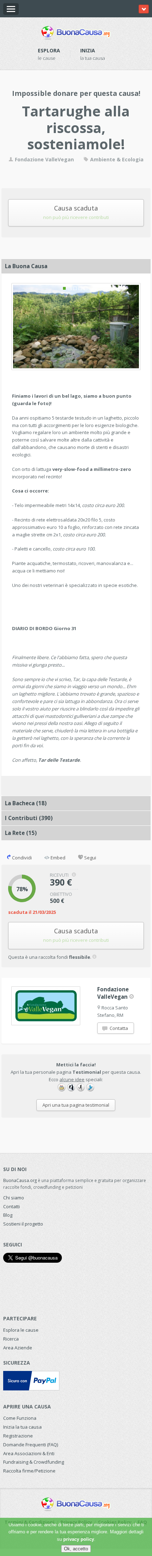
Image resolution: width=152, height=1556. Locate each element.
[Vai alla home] (76, 31)
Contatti (11, 1206)
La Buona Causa (26, 266)
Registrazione (18, 1436)
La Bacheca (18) (26, 803)
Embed (57, 857)
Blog (7, 1215)
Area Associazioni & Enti (28, 1453)
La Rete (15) (21, 832)
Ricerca (11, 1339)
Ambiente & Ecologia (116, 159)
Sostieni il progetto (23, 1224)
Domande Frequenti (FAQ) (30, 1444)
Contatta (118, 1028)
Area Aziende (17, 1347)
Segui (89, 857)
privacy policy (78, 1539)
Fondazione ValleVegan (43, 159)
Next (132, 326)
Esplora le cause (21, 1330)
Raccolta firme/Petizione (29, 1471)
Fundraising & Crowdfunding (33, 1462)
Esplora (49, 50)
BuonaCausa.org (20, 1180)
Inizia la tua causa (22, 1427)
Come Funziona (19, 1418)
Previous (20, 326)
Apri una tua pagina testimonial (75, 1105)
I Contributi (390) (29, 818)
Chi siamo (13, 1197)
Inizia (87, 50)
